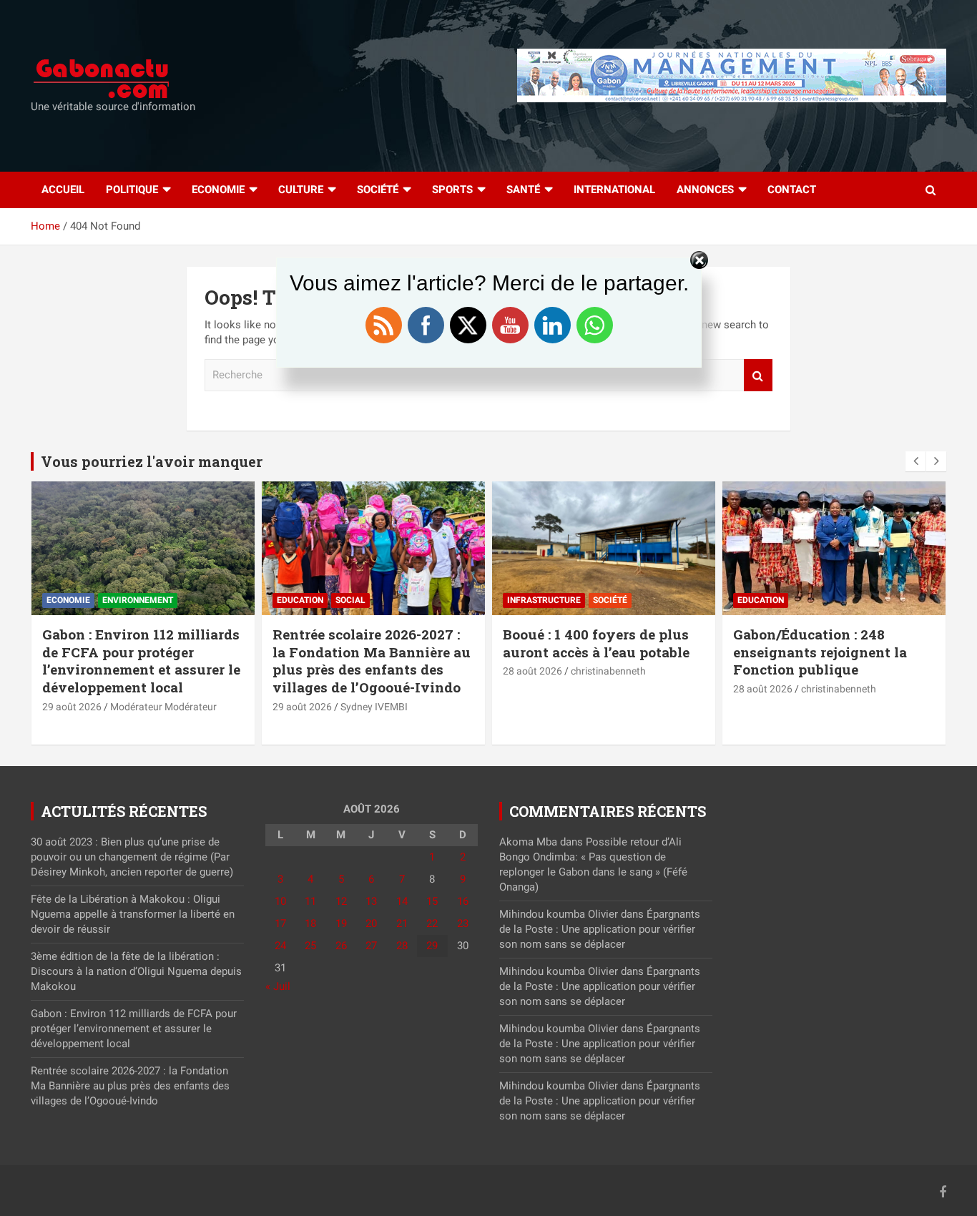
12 (341, 901)
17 (280, 923)
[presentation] (915, 461)
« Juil (277, 986)
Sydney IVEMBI (374, 706)
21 (402, 923)
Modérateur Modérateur (163, 706)
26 (341, 945)
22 (432, 923)
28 (402, 945)
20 (371, 923)
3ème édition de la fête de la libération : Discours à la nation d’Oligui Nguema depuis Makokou (136, 971)
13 (371, 901)
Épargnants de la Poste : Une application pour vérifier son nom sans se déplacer (599, 929)
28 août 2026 (532, 671)
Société (377, 189)
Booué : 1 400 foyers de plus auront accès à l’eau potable (596, 643)
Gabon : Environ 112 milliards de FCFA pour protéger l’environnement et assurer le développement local (141, 660)
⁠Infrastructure (544, 600)
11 (310, 901)
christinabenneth (608, 671)
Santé (523, 189)
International (614, 189)
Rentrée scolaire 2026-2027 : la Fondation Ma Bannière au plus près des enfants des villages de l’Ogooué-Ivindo (372, 660)
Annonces (705, 189)
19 (341, 923)
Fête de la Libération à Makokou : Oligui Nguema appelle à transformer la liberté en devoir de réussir (133, 914)
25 (310, 945)
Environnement (137, 600)
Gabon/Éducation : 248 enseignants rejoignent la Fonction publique (820, 651)
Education (300, 600)
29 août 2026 (72, 706)
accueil (62, 189)
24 (280, 945)
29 (432, 945)
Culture (300, 189)
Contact (791, 189)
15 (432, 901)
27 (371, 945)
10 (280, 901)
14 (402, 901)
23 (462, 923)
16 (462, 901)
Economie (218, 189)
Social (350, 600)
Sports (452, 189)
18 (310, 923)
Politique (132, 189)
